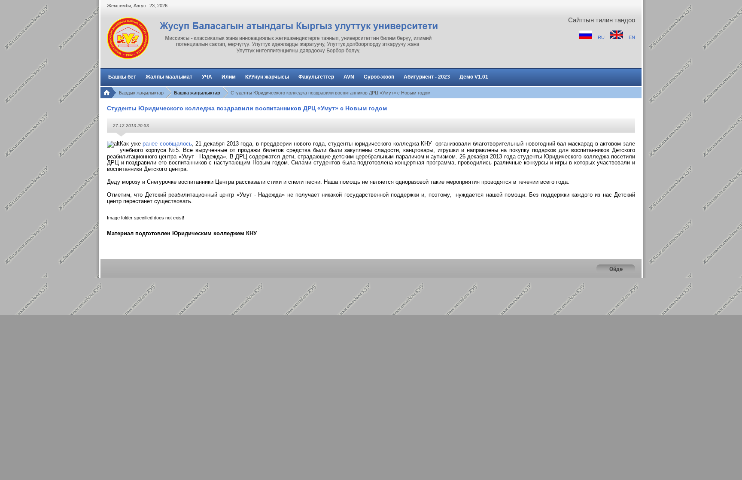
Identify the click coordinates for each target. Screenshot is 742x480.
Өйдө (616, 269)
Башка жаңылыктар (197, 92)
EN (632, 37)
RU (602, 37)
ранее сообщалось (167, 143)
